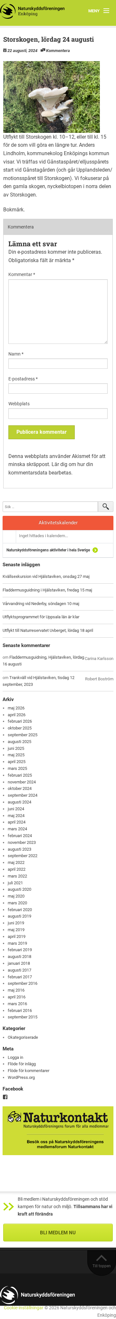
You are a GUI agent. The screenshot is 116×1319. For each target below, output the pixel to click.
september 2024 (22, 795)
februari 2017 (20, 976)
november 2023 (22, 842)
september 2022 (22, 855)
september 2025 (22, 734)
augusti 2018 (19, 956)
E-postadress (23, 378)
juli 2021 (15, 882)
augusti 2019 (19, 916)
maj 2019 (16, 929)
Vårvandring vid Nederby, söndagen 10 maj (41, 603)
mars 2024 (17, 828)
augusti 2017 (19, 970)
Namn (16, 353)
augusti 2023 (19, 849)
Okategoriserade (23, 1037)
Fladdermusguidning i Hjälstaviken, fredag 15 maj (47, 590)
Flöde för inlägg (22, 1063)
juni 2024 (16, 808)
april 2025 (16, 761)
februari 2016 (20, 1010)
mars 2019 (17, 943)
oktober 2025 (20, 728)
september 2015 (22, 1017)
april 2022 (16, 869)
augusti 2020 (19, 889)
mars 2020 (17, 902)
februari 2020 (20, 909)
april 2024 (16, 822)
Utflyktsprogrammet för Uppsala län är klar (41, 616)
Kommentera (58, 50)
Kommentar (21, 274)
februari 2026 (20, 721)
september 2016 (22, 983)
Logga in (15, 1057)
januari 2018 (19, 963)
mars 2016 (17, 1003)
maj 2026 (16, 708)
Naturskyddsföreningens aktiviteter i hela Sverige (48, 550)
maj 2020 (16, 896)
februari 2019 (20, 949)
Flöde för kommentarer (28, 1070)
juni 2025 (16, 748)
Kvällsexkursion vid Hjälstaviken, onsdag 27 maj (46, 576)
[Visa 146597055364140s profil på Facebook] (5, 1097)
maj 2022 (16, 862)
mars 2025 (17, 768)
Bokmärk (13, 210)
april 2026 (16, 714)
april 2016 (16, 997)
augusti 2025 (19, 741)
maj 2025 (16, 754)
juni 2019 (16, 922)
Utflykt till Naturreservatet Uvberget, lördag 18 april (48, 630)
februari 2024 (20, 835)
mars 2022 (17, 876)
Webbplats (19, 403)
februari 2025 (20, 775)
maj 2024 (16, 815)
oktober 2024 (20, 788)
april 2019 (16, 936)
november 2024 (22, 782)
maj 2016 (16, 990)
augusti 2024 (19, 802)
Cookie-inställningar (24, 1308)
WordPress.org (21, 1077)
